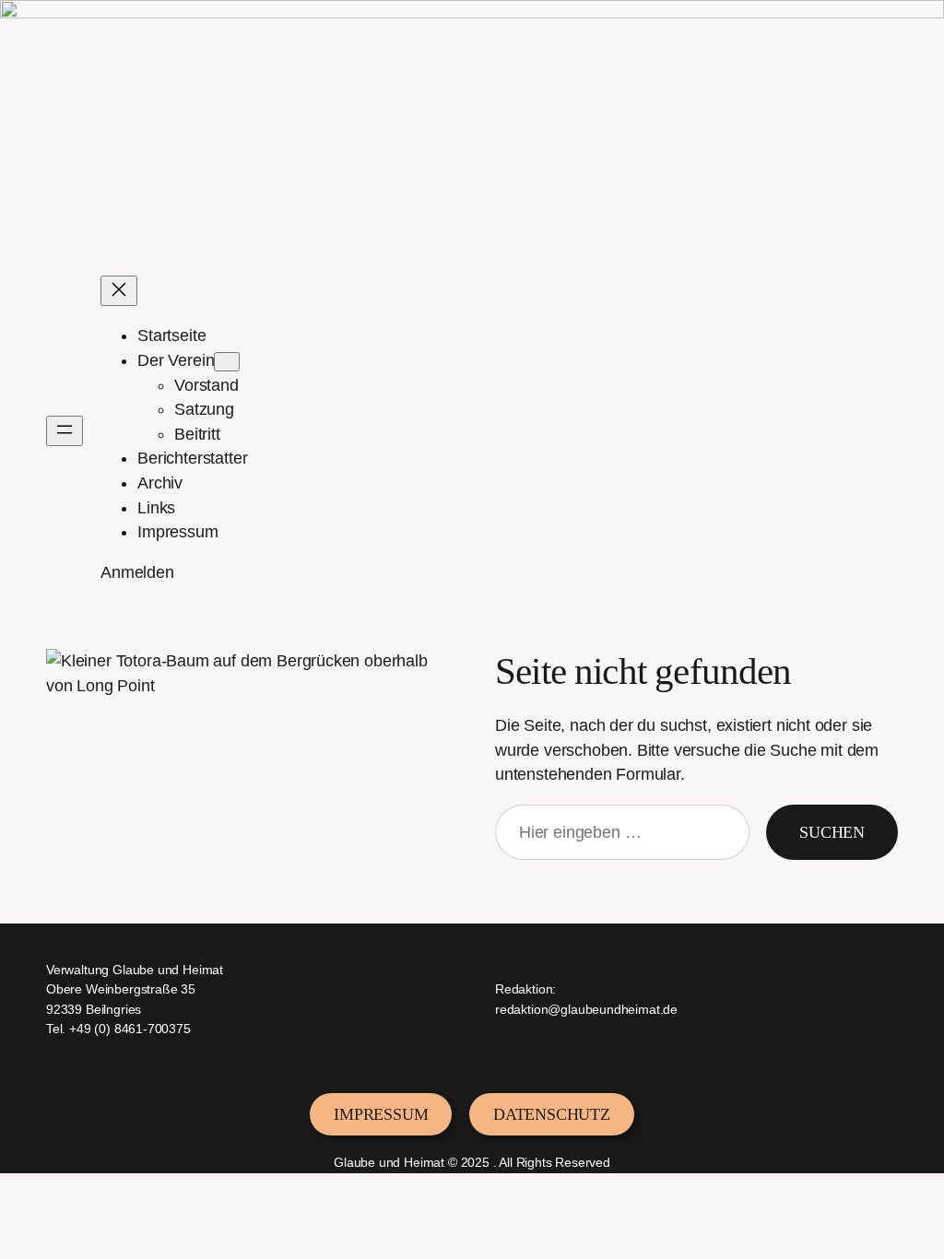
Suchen (832, 832)
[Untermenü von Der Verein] (227, 361)
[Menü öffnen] (64, 431)
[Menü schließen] (118, 291)
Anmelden (137, 572)
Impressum (381, 1114)
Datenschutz (551, 1114)
